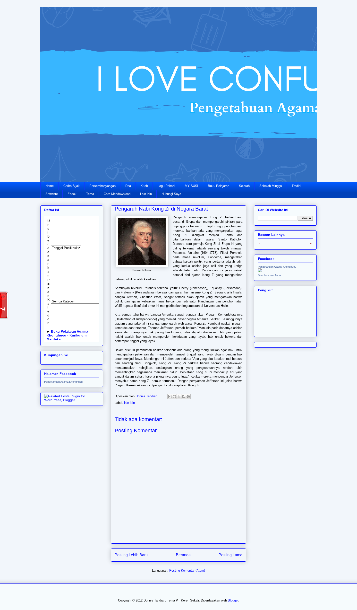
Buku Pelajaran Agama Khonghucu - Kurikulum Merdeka (67, 335)
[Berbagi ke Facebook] (183, 396)
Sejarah (244, 186)
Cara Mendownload (117, 194)
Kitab (144, 186)
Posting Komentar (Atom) (187, 570)
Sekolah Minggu (270, 186)
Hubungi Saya (171, 194)
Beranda (183, 555)
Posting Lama (230, 555)
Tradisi (296, 186)
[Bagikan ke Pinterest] (188, 396)
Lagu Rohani (166, 186)
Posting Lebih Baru (131, 555)
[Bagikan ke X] (179, 396)
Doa (128, 186)
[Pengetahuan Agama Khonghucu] (260, 271)
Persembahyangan (102, 186)
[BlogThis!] (174, 396)
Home (49, 186)
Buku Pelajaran (218, 186)
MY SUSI (191, 186)
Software (51, 194)
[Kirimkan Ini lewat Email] (169, 396)
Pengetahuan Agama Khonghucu (63, 381)
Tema (90, 194)
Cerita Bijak (71, 186)
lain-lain (129, 403)
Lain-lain (146, 194)
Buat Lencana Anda (269, 275)
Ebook (72, 194)
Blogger (233, 600)
